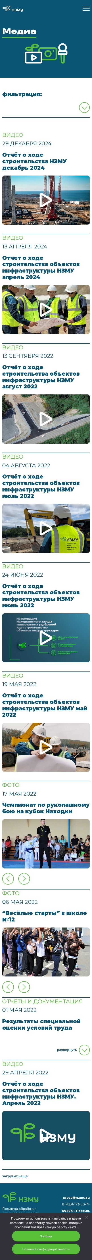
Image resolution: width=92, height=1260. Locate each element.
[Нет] (86, 1217)
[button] (24, 878)
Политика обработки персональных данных (20, 1211)
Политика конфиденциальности (46, 1249)
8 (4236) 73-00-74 (76, 1204)
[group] (46, 843)
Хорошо (46, 1236)
